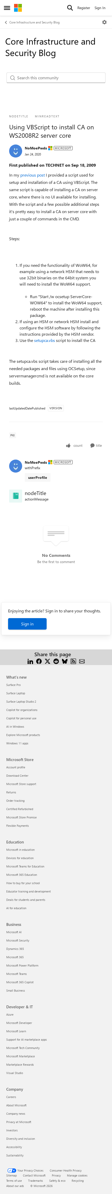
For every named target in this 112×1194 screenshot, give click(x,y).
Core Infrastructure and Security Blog (34, 22)
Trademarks (35, 1181)
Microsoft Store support (21, 784)
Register (83, 7)
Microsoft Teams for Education (25, 866)
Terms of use (14, 1181)
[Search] (70, 8)
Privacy (56, 1175)
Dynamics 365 (15, 949)
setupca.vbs (45, 340)
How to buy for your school (23, 883)
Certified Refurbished (19, 809)
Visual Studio (14, 1073)
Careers (11, 1097)
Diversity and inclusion (20, 1139)
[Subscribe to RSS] (73, 660)
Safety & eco (57, 1181)
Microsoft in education (20, 850)
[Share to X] (47, 660)
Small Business (15, 990)
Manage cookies (77, 1175)
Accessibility (14, 1147)
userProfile (37, 477)
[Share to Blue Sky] (64, 660)
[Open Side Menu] (7, 8)
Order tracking (15, 801)
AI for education (16, 908)
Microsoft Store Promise (21, 817)
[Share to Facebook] (39, 660)
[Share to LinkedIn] (30, 660)
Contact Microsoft (34, 1175)
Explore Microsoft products (23, 735)
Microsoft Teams (16, 974)
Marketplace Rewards (20, 1064)
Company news (15, 1113)
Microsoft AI (14, 932)
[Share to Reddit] (56, 660)
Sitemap (11, 1175)
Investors (12, 1130)
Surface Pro (13, 685)
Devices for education (20, 858)
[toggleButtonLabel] (104, 22)
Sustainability (14, 1155)
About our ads (15, 1186)
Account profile (15, 767)
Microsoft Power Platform (22, 965)
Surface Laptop (15, 693)
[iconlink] (15, 496)
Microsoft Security (17, 940)
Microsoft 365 (15, 957)
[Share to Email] (82, 660)
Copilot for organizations (22, 710)
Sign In (100, 7)
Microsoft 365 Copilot (20, 982)
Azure (10, 1014)
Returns (11, 792)
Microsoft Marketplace (20, 1056)
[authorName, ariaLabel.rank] (15, 151)
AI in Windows (15, 726)
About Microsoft (16, 1105)
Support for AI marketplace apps (26, 1039)
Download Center (17, 775)
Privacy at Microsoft (18, 1122)
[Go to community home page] (18, 8)
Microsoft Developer (19, 1023)
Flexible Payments (17, 826)
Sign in (27, 623)
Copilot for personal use (21, 718)
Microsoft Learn (16, 1031)
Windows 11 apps (17, 743)
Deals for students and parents (25, 900)
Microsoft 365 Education (21, 875)
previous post (33, 175)
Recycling (78, 1181)
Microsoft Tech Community (23, 1048)
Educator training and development (28, 891)
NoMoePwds (36, 148)
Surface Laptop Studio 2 (21, 701)
